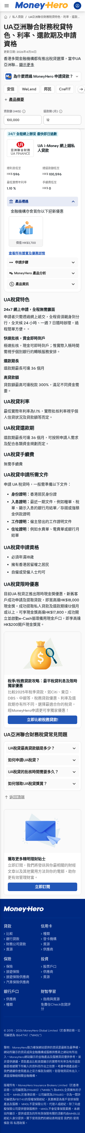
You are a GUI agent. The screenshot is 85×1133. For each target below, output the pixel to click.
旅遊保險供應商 (17, 977)
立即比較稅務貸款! (42, 719)
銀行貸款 (12, 939)
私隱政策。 (21, 1123)
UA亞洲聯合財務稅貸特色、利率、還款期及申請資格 (54, 17)
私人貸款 (18, 17)
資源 (9, 949)
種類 (46, 934)
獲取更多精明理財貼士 (27, 859)
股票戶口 (49, 967)
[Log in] (77, 5)
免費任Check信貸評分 (56, 1006)
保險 (9, 967)
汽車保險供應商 (17, 982)
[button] (42, 76)
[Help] (24, 111)
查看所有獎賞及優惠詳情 (27, 253)
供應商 (48, 949)
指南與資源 (51, 999)
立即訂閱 (42, 886)
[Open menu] (6, 5)
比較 (9, 934)
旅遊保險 (12, 972)
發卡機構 (49, 939)
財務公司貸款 (16, 944)
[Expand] (77, 76)
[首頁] (6, 17)
